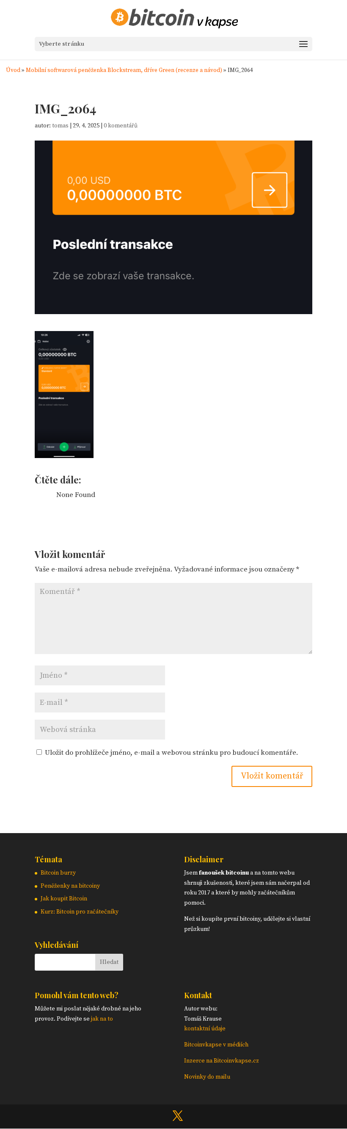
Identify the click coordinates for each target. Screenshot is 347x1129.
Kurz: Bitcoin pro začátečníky (79, 912)
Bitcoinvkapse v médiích (216, 1045)
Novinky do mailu (207, 1077)
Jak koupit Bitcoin (64, 899)
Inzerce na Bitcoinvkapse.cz (222, 1061)
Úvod (13, 70)
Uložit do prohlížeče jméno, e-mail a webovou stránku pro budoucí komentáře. (171, 752)
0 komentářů (121, 126)
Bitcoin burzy (58, 873)
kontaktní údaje (205, 1028)
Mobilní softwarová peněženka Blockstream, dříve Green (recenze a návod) (124, 70)
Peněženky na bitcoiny (70, 886)
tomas (60, 126)
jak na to (102, 1019)
